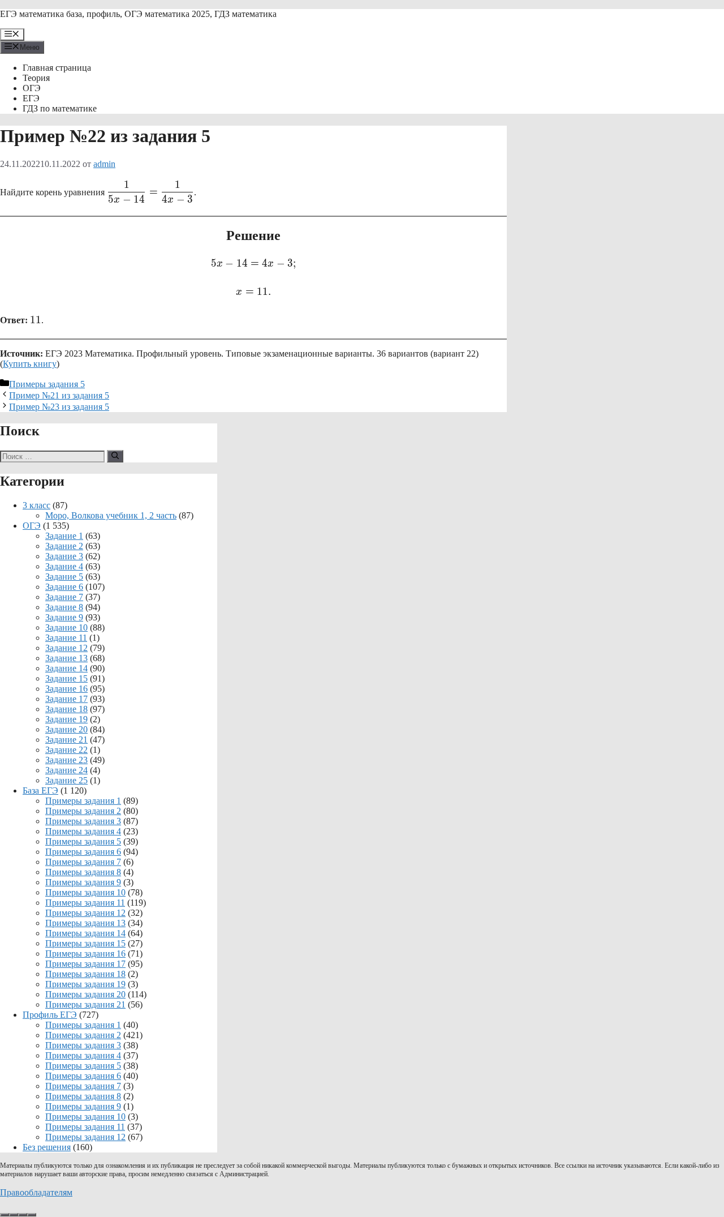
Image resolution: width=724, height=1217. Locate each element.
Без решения (47, 1147)
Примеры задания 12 (85, 913)
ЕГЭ (31, 98)
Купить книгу (30, 363)
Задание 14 (66, 668)
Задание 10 (66, 627)
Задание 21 (66, 739)
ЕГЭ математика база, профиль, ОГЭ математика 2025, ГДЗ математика (138, 14)
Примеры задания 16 (85, 953)
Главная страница (57, 67)
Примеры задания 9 (83, 882)
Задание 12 (66, 648)
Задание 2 (64, 546)
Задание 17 (66, 699)
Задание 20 (66, 729)
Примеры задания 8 (83, 872)
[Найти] (115, 456)
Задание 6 (64, 587)
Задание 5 (64, 576)
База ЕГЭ (40, 790)
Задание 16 (66, 688)
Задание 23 (66, 760)
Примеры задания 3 (83, 821)
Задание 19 (66, 719)
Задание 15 (66, 678)
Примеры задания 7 (83, 862)
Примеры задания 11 (85, 902)
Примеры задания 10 (85, 892)
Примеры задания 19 (85, 984)
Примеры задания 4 (83, 831)
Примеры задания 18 (85, 974)
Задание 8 (64, 607)
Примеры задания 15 (85, 943)
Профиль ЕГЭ (50, 1014)
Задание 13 (66, 658)
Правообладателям (36, 1192)
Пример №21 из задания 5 (59, 395)
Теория (36, 78)
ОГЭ (32, 88)
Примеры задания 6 (83, 851)
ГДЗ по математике (60, 108)
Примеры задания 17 (85, 964)
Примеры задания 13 (85, 923)
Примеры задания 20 (85, 994)
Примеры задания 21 (85, 1004)
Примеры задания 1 (83, 800)
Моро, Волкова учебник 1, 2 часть (110, 515)
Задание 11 (66, 637)
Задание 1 (64, 536)
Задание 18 (66, 709)
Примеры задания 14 (85, 933)
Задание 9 (64, 617)
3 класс (36, 505)
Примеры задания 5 (47, 384)
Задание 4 (64, 566)
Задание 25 (66, 780)
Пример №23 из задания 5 (59, 407)
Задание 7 (64, 597)
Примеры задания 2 (83, 811)
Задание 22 (66, 750)
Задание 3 (64, 556)
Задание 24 (66, 770)
